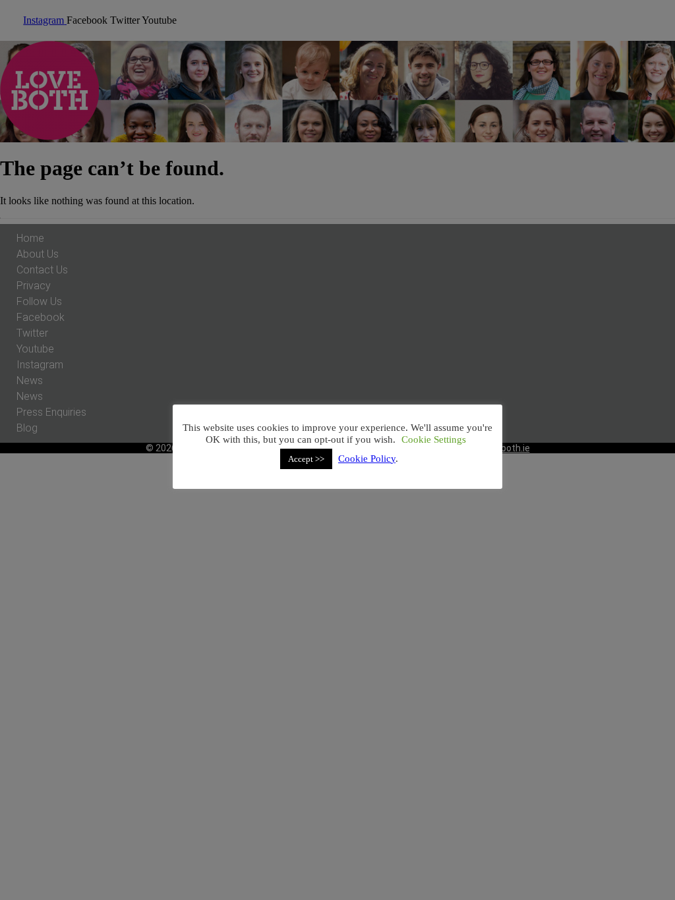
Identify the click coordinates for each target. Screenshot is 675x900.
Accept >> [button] (306, 459)
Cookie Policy (367, 458)
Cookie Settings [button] (433, 439)
